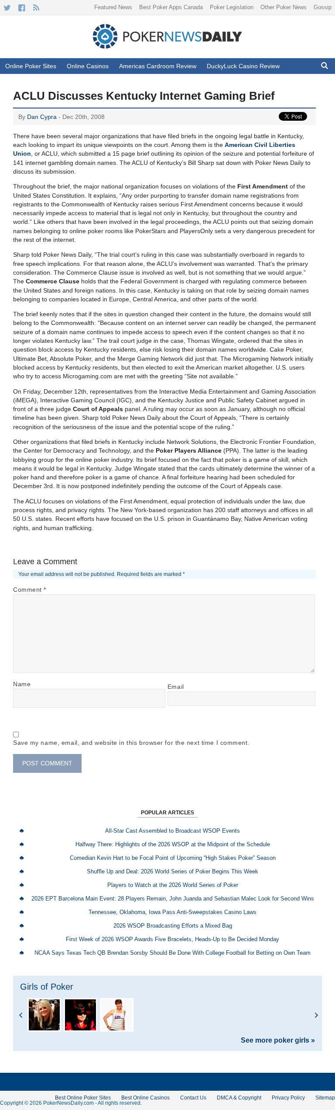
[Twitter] (7, 8)
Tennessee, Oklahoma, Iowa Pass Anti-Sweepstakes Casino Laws (172, 912)
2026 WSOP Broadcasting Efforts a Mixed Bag (172, 925)
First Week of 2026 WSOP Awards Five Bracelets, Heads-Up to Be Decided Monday (172, 939)
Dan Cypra (42, 116)
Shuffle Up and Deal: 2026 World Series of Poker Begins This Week (172, 871)
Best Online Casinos (145, 1098)
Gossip (323, 7)
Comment (29, 589)
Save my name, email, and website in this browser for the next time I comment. (131, 742)
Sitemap (325, 1098)
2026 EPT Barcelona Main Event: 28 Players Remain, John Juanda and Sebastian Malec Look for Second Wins (172, 898)
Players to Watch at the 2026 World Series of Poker (172, 885)
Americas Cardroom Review (157, 66)
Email (176, 686)
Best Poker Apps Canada (171, 7)
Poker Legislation (231, 7)
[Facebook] (21, 8)
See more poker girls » (278, 1040)
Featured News (113, 7)
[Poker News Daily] (167, 47)
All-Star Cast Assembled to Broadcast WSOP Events (172, 830)
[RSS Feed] (36, 8)
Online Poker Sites (30, 66)
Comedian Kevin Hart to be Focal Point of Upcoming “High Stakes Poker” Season (173, 858)
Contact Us (193, 1098)
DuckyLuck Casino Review (243, 66)
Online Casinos (88, 66)
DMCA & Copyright (239, 1098)
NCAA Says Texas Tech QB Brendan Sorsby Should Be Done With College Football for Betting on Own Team (172, 952)
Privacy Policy (288, 1098)
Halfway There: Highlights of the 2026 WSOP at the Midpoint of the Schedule (172, 844)
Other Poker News (283, 7)
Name (22, 684)
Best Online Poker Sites (83, 1098)
